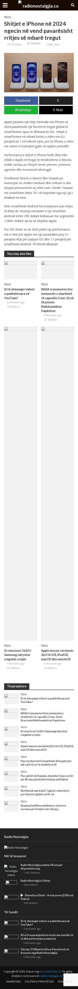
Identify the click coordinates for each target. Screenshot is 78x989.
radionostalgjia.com (52, 976)
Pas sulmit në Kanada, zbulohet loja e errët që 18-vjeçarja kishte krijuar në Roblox (47, 777)
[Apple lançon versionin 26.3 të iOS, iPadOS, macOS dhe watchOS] (57, 483)
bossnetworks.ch (50, 971)
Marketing (13, 981)
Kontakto (65, 981)
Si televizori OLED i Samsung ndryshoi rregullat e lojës (17, 655)
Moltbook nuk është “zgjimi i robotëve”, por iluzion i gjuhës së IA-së (45, 792)
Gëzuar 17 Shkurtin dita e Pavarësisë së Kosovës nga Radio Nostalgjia (45, 951)
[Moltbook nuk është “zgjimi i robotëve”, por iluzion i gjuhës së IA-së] (11, 791)
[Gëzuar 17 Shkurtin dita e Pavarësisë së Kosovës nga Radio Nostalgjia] (11, 954)
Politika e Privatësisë (39, 981)
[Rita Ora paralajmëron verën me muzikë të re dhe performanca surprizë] (11, 940)
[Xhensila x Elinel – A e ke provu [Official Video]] (11, 900)
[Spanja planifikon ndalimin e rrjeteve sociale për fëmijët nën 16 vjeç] (11, 806)
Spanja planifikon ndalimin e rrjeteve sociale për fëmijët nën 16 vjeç (43, 807)
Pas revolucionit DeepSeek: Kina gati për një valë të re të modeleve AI (46, 762)
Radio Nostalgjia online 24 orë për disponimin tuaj (42, 866)
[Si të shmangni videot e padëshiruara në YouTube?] (20, 270)
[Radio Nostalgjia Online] (11, 886)
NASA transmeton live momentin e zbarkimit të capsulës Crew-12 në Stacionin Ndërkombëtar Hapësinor (57, 300)
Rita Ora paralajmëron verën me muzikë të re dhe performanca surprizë (47, 937)
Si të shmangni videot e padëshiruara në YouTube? (19, 293)
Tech (7, 17)
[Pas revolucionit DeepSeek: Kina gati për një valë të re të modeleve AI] (11, 761)
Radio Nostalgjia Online (35, 880)
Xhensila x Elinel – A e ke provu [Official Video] (47, 897)
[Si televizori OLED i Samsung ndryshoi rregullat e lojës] (20, 483)
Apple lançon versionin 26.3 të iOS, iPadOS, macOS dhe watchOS (57, 655)
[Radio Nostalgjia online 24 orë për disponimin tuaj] (11, 870)
